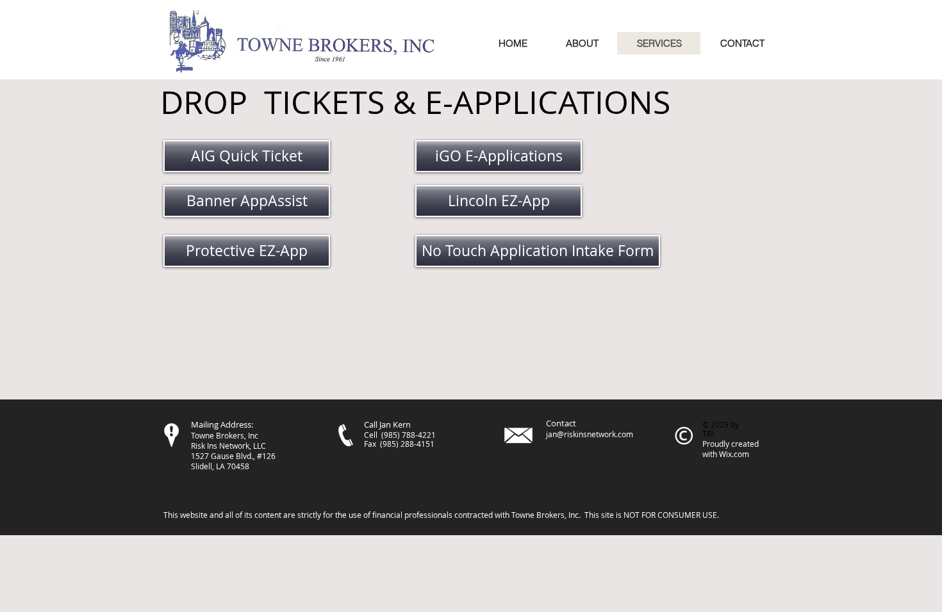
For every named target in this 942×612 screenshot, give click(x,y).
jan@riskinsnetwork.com (589, 434)
